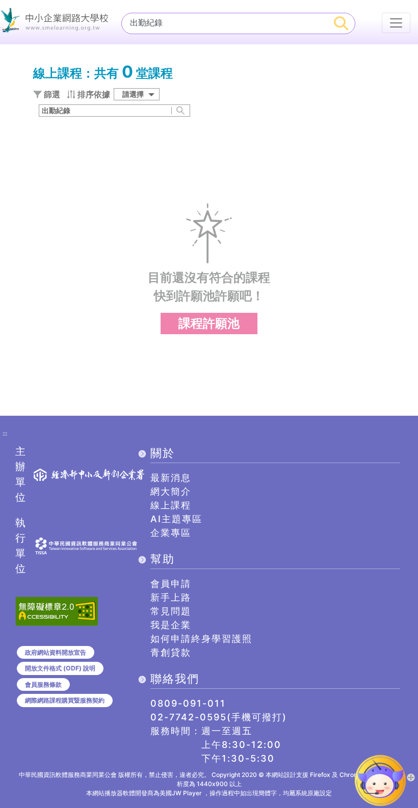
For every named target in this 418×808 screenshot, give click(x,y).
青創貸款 (170, 652)
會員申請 (170, 583)
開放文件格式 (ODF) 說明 (60, 668)
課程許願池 (209, 323)
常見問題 (170, 611)
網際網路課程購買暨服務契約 (64, 700)
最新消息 (170, 477)
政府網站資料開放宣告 (55, 652)
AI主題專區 (176, 519)
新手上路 (170, 597)
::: (5, 434)
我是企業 (170, 625)
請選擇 (133, 94)
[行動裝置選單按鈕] (396, 23)
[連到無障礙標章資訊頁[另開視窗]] (56, 610)
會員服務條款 (43, 684)
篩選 (51, 94)
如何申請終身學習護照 (201, 638)
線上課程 (170, 505)
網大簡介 (170, 491)
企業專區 (170, 532)
